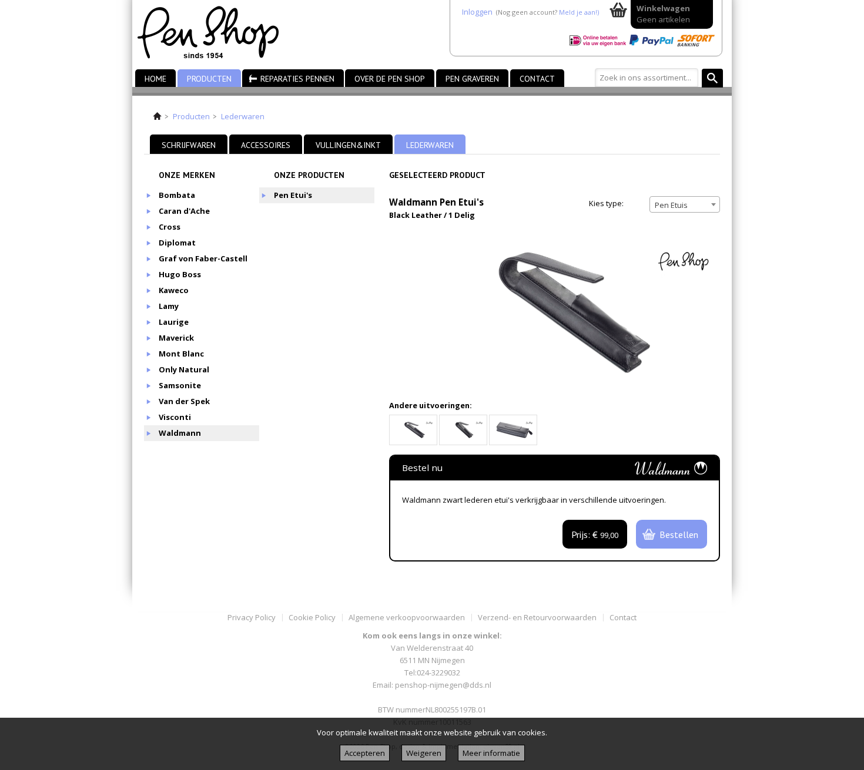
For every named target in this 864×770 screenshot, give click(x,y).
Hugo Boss (180, 274)
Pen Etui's (293, 195)
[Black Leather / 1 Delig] (413, 430)
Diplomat (177, 242)
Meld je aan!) (579, 12)
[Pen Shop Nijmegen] (215, 34)
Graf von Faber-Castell (203, 258)
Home (155, 78)
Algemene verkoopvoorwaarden (407, 617)
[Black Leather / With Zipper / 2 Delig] (513, 430)
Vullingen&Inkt (348, 145)
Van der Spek (184, 401)
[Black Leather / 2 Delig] (463, 430)
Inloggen (477, 11)
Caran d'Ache (184, 211)
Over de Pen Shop (389, 78)
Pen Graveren (472, 78)
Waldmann (180, 433)
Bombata (177, 195)
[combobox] (684, 204)
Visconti (175, 417)
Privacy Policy (251, 617)
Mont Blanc (181, 353)
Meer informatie (491, 753)
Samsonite (180, 385)
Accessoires (265, 145)
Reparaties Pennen (297, 78)
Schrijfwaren (189, 145)
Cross (169, 226)
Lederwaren (242, 116)
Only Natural (184, 369)
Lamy (169, 306)
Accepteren (364, 753)
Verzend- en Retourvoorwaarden (537, 617)
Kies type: (606, 203)
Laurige (174, 322)
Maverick (176, 337)
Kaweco (174, 290)
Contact (537, 78)
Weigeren (423, 753)
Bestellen (678, 534)
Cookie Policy (312, 617)
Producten (209, 78)
